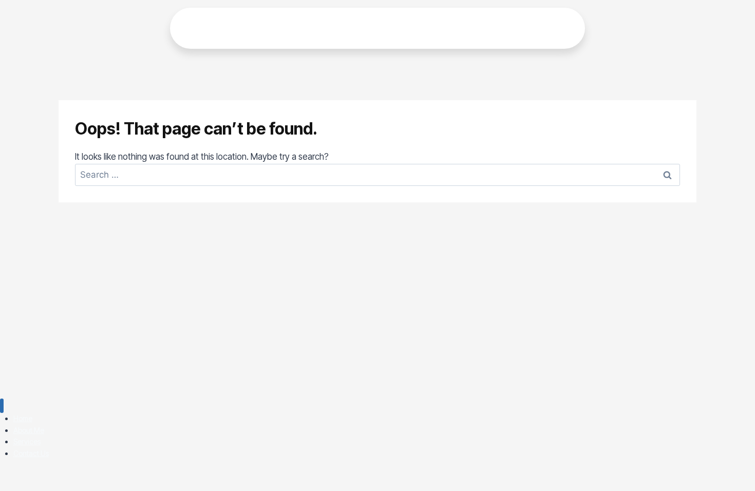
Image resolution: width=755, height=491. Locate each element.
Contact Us (31, 453)
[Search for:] (377, 174)
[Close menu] (2, 406)
